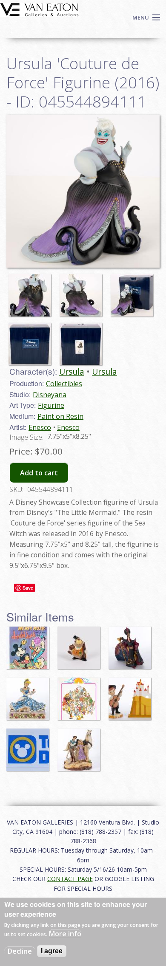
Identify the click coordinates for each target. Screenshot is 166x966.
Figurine (51, 405)
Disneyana (49, 394)
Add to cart (39, 472)
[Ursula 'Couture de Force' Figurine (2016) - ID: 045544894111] (31, 291)
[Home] (39, 9)
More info (65, 933)
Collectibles (64, 383)
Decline (20, 951)
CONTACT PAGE (70, 879)
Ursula (71, 371)
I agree (52, 951)
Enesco (40, 427)
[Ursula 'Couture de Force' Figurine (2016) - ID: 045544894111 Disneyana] (83, 190)
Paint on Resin (60, 416)
